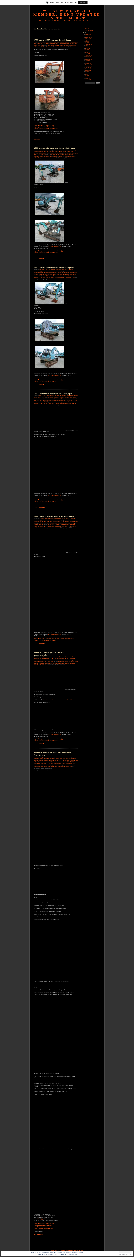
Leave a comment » (39, 258)
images (68, 151)
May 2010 (87, 78)
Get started (83, 2)
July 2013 (87, 49)
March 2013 (87, 53)
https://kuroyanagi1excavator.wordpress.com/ (46, 128)
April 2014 (87, 45)
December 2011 (88, 64)
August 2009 (88, 79)
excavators (73, 42)
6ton (53, 45)
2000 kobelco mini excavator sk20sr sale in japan (54, 148)
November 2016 (88, 37)
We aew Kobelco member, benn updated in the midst (67, 14)
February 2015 (88, 44)
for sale (38, 43)
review (64, 153)
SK (75, 156)
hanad (71, 401)
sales (73, 153)
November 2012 (88, 59)
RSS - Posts (88, 28)
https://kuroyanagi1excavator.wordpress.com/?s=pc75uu (58, 700)
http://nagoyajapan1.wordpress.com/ (43, 127)
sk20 (35, 157)
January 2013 (88, 56)
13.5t (44, 518)
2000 (46, 150)
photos (70, 43)
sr (41, 157)
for (64, 45)
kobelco (41, 153)
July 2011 (87, 71)
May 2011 (87, 74)
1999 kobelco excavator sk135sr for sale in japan (54, 516)
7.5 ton (43, 395)
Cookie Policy (73, 1254)
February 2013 (88, 55)
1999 (47, 518)
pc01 (60, 760)
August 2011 (88, 70)
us (38, 405)
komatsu (41, 398)
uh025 (35, 45)
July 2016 (87, 41)
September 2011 (89, 68)
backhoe (62, 154)
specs (76, 153)
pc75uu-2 (67, 663)
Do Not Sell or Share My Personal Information (72, 1250)
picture (64, 765)
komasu (36, 398)
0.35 (68, 761)
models (36, 660)
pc (47, 403)
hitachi (47, 43)
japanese (36, 153)
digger (66, 154)
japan (50, 43)
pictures (60, 153)
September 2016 (89, 40)
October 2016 (88, 38)
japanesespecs (50, 526)
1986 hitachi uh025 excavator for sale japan (52, 40)
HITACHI (43, 43)
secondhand (53, 274)
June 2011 (87, 73)
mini (50, 153)
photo (61, 765)
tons (49, 527)
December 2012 (88, 57)
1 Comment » (37, 139)
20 (51, 154)
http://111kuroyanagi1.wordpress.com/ (44, 125)
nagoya (66, 43)
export (61, 45)
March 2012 (87, 60)
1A (72, 761)
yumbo (42, 664)
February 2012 (88, 62)
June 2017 (87, 36)
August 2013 (88, 48)
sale (73, 43)
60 (46, 275)
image (59, 763)
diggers (36, 151)
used (39, 45)
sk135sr (55, 523)
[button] (49, 678)
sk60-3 (60, 277)
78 (47, 401)
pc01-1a (57, 765)
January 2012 (88, 63)
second (38, 46)
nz (49, 765)
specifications (66, 274)
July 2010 (87, 75)
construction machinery (47, 42)
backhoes (50, 150)
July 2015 (87, 42)
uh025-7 (46, 46)
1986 (49, 45)
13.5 (48, 524)
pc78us (61, 398)
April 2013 (87, 52)
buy (40, 757)
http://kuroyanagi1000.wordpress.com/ (44, 1228)
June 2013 (87, 51)
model (52, 153)
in (72, 45)
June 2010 (87, 77)
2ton (58, 154)
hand (67, 45)
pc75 (39, 660)
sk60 (58, 274)
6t (51, 45)
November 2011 (88, 66)
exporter (66, 401)
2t (56, 154)
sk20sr (38, 157)
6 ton (40, 42)
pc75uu (43, 660)
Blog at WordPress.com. (56, 1250)
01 (70, 761)
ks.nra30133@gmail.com (54, 246)
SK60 (56, 277)
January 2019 (88, 34)
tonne (43, 157)
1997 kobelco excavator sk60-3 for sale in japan (54, 267)
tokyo (39, 154)
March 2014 (87, 46)
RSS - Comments (89, 30)
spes (62, 766)
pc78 (50, 403)
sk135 (51, 523)
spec (61, 274)
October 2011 (88, 67)
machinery (61, 43)
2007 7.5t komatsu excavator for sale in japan (53, 394)
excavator (67, 42)
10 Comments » (38, 1234)
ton (43, 527)
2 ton (40, 150)
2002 (40, 395)
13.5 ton (41, 518)
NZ (57, 760)
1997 (40, 269)
